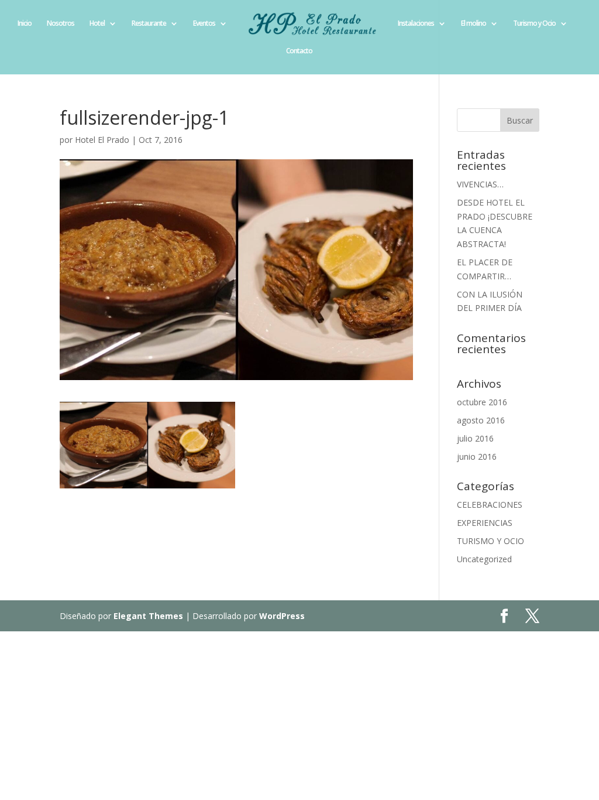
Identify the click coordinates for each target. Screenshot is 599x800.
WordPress (282, 615)
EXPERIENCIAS (484, 522)
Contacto (299, 51)
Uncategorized (484, 559)
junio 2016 (477, 456)
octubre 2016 (482, 402)
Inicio (25, 23)
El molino (473, 23)
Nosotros (60, 23)
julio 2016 (475, 438)
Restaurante (149, 23)
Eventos (204, 23)
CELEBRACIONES (489, 504)
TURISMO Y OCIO (490, 540)
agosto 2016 (481, 420)
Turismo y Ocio (534, 23)
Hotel (97, 23)
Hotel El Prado (102, 139)
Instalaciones (416, 23)
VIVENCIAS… (480, 184)
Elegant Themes (148, 615)
